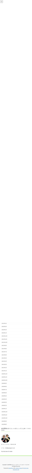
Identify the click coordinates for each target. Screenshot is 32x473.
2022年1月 (4, 332)
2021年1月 (4, 370)
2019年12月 (4, 411)
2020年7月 (4, 389)
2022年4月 (4, 323)
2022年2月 (4, 329)
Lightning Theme (18, 468)
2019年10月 (4, 418)
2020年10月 (4, 380)
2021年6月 (4, 355)
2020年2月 (4, 405)
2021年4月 (4, 361)
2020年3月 (4, 402)
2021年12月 (4, 336)
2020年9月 (4, 383)
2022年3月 (4, 326)
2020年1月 (4, 408)
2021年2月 (4, 367)
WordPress (11, 468)
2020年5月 (4, 396)
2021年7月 (4, 351)
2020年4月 (4, 399)
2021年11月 (4, 339)
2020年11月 (4, 377)
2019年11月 (4, 414)
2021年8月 (4, 348)
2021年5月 (4, 358)
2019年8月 (4, 424)
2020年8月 (4, 386)
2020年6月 (4, 392)
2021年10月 (4, 342)
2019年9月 (4, 421)
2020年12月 (4, 373)
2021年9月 (4, 345)
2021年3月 (4, 364)
